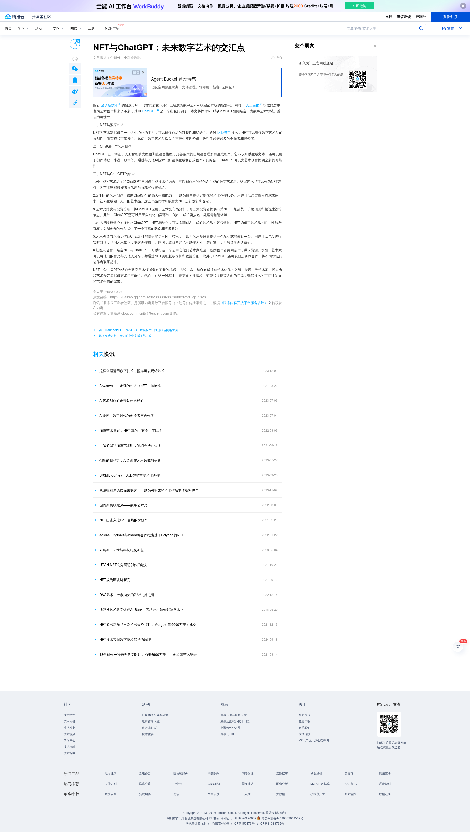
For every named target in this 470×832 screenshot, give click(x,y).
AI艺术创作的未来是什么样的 (121, 400)
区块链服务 (180, 773)
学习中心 (69, 740)
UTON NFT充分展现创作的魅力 (123, 564)
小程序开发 (317, 794)
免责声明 (304, 721)
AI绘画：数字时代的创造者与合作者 (126, 415)
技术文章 (69, 715)
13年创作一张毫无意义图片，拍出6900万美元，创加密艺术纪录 (148, 654)
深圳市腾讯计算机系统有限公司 (187, 818)
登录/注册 (450, 16)
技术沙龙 (69, 727)
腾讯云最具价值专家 (233, 715)
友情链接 (304, 734)
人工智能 (252, 105)
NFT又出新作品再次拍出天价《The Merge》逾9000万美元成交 (147, 624)
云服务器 (145, 773)
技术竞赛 (148, 734)
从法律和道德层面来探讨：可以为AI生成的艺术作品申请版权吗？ (149, 490)
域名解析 (316, 773)
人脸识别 (111, 783)
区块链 (222, 132)
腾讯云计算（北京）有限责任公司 (208, 823)
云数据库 (282, 773)
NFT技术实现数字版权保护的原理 (125, 639)
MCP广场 (112, 28)
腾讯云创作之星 (230, 727)
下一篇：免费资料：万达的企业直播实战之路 (122, 335)
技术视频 (69, 734)
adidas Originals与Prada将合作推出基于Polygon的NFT (141, 534)
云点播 (246, 794)
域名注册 (111, 773)
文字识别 (213, 794)
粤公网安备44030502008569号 (282, 818)
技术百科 (69, 746)
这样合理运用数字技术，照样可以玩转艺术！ (133, 370)
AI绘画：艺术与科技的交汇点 (121, 549)
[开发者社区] (41, 17)
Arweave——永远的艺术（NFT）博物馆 (130, 385)
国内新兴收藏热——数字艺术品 (123, 505)
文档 (388, 16)
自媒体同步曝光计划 (155, 715)
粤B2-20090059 (246, 818)
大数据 (280, 794)
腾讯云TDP (227, 734)
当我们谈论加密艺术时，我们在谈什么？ (130, 445)
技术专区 (69, 753)
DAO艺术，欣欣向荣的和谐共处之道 (126, 594)
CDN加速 (214, 783)
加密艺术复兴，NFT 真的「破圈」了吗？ (130, 430)
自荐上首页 (149, 727)
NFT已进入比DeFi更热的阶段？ (123, 519)
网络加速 (248, 773)
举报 (279, 57)
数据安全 (111, 794)
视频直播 (385, 773)
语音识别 (385, 783)
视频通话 (248, 783)
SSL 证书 (351, 783)
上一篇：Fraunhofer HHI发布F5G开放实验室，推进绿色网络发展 (135, 330)
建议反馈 (404, 16)
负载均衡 (145, 794)
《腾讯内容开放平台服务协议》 (244, 302)
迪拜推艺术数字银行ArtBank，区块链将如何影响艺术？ (141, 609)
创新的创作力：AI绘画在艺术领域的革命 (130, 460)
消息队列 (213, 773)
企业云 (177, 783)
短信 (176, 794)
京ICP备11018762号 (270, 823)
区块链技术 (109, 105)
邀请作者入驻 (151, 721)
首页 (8, 28)
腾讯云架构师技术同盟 (235, 721)
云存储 (349, 773)
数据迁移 (385, 794)
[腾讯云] (14, 16)
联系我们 (304, 727)
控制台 (421, 16)
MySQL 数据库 (320, 783)
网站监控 (350, 794)
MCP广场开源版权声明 (314, 740)
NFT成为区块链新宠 (114, 579)
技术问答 (69, 721)
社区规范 (304, 715)
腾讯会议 (145, 783)
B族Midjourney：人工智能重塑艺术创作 (129, 475)
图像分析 (282, 783)
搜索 (421, 28)
